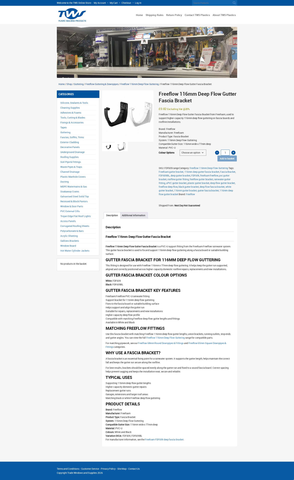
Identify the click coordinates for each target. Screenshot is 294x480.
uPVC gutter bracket (176, 183)
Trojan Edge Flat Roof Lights (75, 216)
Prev (61, 52)
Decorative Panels (70, 147)
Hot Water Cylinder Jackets (74, 250)
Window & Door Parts (71, 206)
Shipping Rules (155, 15)
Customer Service (90, 468)
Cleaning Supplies (70, 107)
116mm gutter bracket (185, 190)
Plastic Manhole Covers (73, 176)
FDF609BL (164, 175)
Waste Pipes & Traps (71, 166)
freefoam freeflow (209, 175)
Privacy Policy (108, 468)
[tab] (112, 215)
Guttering (78, 84)
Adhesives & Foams (70, 112)
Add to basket (227, 158)
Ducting (64, 181)
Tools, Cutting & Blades (72, 117)
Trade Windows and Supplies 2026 (85, 472)
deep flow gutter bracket (222, 183)
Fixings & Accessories (72, 122)
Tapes (63, 127)
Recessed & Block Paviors (74, 201)
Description (112, 215)
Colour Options (166, 152)
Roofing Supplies (69, 157)
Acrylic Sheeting (69, 235)
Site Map (122, 468)
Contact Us (134, 468)
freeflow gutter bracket (201, 179)
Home (139, 15)
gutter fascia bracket (208, 190)
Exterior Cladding (69, 142)
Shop (69, 84)
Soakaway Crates (69, 191)
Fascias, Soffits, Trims (72, 137)
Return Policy (174, 15)
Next (232, 52)
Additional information (133, 215)
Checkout (126, 2)
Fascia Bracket (227, 171)
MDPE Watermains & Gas (73, 186)
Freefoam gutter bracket (171, 171)
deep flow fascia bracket (212, 186)
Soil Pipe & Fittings (70, 162)
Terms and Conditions (68, 468)
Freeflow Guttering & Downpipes (101, 84)
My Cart (114, 2)
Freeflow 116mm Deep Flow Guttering (139, 84)
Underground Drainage (72, 152)
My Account (100, 2)
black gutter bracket (188, 186)
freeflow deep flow (168, 186)
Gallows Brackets (69, 240)
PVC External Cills (70, 211)
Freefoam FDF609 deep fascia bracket (164, 439)
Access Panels (68, 221)
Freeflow (190, 194)
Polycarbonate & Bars (72, 231)
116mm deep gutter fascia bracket (201, 171)
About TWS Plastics (224, 15)
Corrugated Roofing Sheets (74, 226)
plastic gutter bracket (198, 183)
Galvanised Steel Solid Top (74, 196)
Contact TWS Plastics (197, 15)
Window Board (68, 245)
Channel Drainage (69, 171)
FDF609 (195, 175)
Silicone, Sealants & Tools (74, 102)
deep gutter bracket (180, 175)
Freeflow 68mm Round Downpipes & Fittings (161, 343)
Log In (138, 2)
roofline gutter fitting (178, 179)
